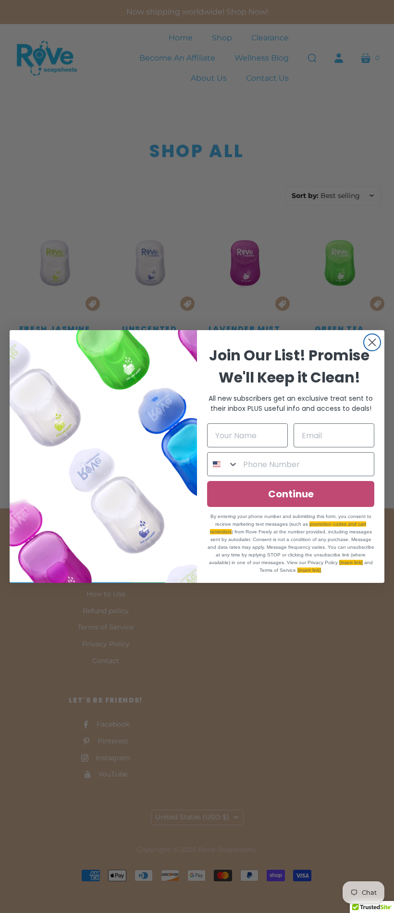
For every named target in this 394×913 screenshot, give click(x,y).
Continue (291, 494)
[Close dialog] (372, 342)
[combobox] (223, 464)
